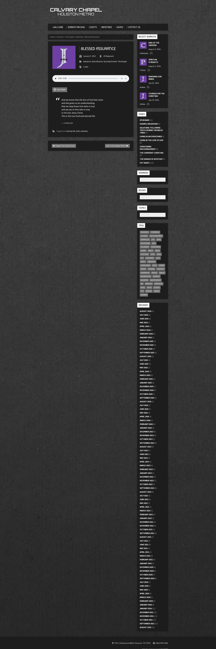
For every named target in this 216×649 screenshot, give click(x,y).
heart (157, 250)
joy (142, 258)
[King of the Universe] (143, 47)
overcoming (145, 265)
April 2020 (144, 594)
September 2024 (147, 398)
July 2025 (144, 360)
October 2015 (146, 620)
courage (144, 236)
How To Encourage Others (116, 146)
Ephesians (144, 120)
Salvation (79, 37)
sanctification (155, 280)
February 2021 (146, 560)
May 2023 (144, 458)
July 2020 (144, 582)
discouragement (156, 236)
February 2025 (146, 379)
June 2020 (144, 586)
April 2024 (144, 417)
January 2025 (146, 383)
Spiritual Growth (110, 62)
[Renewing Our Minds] (143, 81)
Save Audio (61, 90)
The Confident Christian (151, 153)
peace (155, 265)
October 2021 (146, 530)
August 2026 (145, 311)
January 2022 (146, 518)
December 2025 (146, 341)
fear (153, 243)
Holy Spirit (144, 254)
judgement (150, 258)
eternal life (70, 131)
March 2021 (145, 556)
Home (52, 37)
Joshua (142, 87)
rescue (162, 272)
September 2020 (147, 578)
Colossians (144, 53)
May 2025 (144, 368)
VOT (142, 291)
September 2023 (147, 443)
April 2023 (144, 462)
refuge (154, 272)
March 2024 (145, 420)
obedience (151, 261)
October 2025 (146, 349)
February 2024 (146, 424)
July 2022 (144, 496)
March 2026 (145, 330)
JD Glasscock (109, 56)
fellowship (145, 247)
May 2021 (144, 548)
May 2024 (144, 413)
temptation (158, 283)
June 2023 (144, 454)
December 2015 (146, 612)
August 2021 (145, 537)
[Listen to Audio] (151, 53)
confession (155, 232)
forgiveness (155, 247)
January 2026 (146, 338)
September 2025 (147, 353)
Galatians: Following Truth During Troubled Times (151, 130)
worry (156, 291)
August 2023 (145, 447)
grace (150, 250)
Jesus (159, 254)
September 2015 (147, 624)
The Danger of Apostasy (151, 159)
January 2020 (146, 605)
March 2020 (145, 597)
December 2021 (146, 522)
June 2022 (144, 499)
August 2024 (145, 402)
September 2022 (147, 488)
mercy (143, 261)
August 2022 (145, 492)
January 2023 (146, 473)
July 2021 (144, 541)
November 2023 (147, 435)
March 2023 (145, 466)
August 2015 (145, 627)
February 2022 (146, 515)
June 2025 (144, 364)
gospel (143, 250)
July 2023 (144, 451)
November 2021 (147, 526)
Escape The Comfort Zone (65, 146)
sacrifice (156, 276)
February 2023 (146, 469)
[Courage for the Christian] (143, 98)
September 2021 (147, 533)
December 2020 (146, 567)
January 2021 (146, 564)
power (161, 265)
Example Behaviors (149, 124)
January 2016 (146, 609)
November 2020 (147, 571)
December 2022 (146, 477)
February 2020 (146, 601)
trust (143, 287)
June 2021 (144, 545)
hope (152, 254)
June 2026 (144, 319)
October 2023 (146, 439)
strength (149, 283)
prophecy (160, 269)
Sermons (60, 37)
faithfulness (145, 243)
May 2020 (144, 590)
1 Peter (143, 70)
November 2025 (147, 345)
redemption (145, 272)
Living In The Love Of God (151, 140)
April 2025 (144, 372)
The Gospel (69, 37)
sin (142, 283)
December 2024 (146, 387)
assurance (144, 232)
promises (151, 269)
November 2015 (147, 616)
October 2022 (146, 484)
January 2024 (146, 428)
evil (153, 239)
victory (157, 287)
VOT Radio (144, 163)
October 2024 (146, 394)
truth (149, 287)
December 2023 (146, 432)
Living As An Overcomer (151, 137)
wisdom (149, 291)
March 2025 (145, 375)
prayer (143, 269)
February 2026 (146, 334)
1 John (85, 67)
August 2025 (145, 356)
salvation (84, 131)
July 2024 (144, 405)
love (158, 258)
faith (78, 131)
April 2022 (144, 507)
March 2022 (145, 511)
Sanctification (97, 62)
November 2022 (147, 481)
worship (144, 295)
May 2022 (144, 503)
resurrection (146, 276)
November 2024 (147, 390)
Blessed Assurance (92, 37)
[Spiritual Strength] (143, 64)
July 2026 (144, 315)
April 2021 (144, 552)
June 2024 (144, 409)
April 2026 (144, 326)
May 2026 (144, 323)
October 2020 (146, 575)
